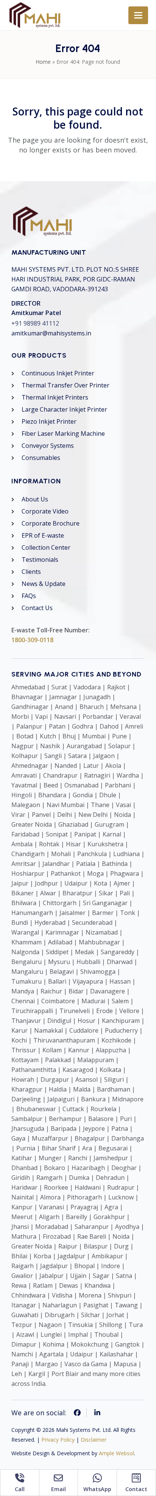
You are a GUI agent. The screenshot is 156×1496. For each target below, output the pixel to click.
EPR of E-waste (43, 535)
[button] (138, 15)
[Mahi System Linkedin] (97, 1412)
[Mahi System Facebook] (77, 1412)
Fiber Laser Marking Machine (63, 433)
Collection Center (46, 547)
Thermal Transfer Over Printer (65, 385)
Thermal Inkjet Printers (55, 397)
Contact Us (37, 608)
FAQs (29, 596)
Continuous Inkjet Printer (58, 373)
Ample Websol (116, 1453)
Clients (31, 571)
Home (43, 61)
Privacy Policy (58, 1439)
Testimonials (40, 559)
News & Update (44, 584)
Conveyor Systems (48, 445)
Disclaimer (93, 1439)
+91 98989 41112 (35, 323)
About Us (35, 499)
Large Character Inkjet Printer (64, 409)
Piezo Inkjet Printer (49, 421)
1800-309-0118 (32, 640)
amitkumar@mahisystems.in (51, 333)
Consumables (41, 458)
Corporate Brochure (51, 523)
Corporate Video (45, 511)
